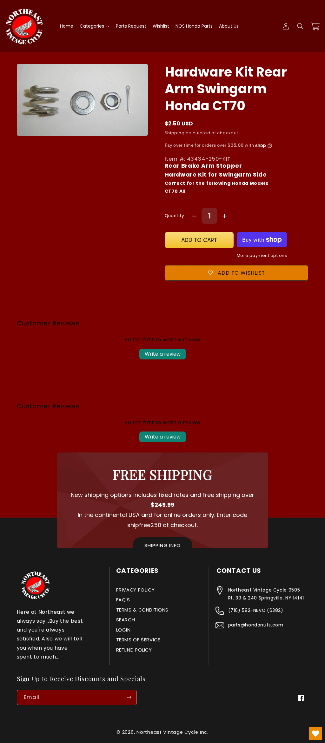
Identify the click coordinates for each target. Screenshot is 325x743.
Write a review (163, 354)
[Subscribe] (129, 697)
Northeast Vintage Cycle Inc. (172, 732)
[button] (300, 26)
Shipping (175, 133)
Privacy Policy (135, 590)
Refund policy (134, 650)
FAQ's (123, 600)
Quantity (175, 216)
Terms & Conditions (142, 610)
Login (123, 630)
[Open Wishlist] (315, 733)
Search (125, 620)
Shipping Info (162, 545)
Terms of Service (138, 640)
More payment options (262, 255)
